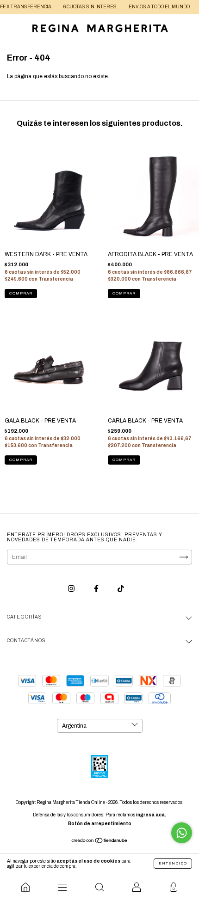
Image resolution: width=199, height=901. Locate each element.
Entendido (173, 863)
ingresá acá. (151, 814)
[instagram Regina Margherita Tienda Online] (72, 589)
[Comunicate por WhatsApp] (181, 832)
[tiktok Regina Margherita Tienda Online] (120, 589)
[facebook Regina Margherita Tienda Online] (97, 589)
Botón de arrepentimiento (99, 823)
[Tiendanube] (100, 842)
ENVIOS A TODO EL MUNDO (148, 6)
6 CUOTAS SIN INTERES (79, 6)
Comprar (20, 293)
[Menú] (62, 887)
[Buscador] (99, 887)
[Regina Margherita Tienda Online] (25, 887)
